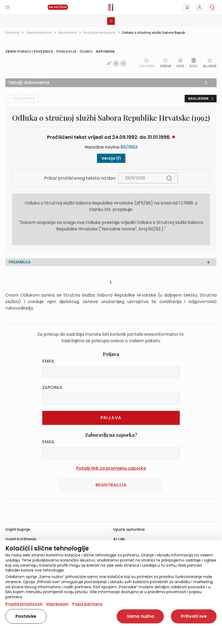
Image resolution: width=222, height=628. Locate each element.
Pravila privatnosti (24, 604)
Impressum (57, 604)
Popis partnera (87, 604)
